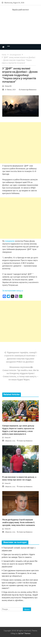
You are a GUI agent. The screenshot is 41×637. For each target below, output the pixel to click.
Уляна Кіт (8, 86)
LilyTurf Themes (24, 633)
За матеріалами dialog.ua (12, 290)
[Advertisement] (20, 30)
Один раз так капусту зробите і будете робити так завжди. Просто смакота (18, 556)
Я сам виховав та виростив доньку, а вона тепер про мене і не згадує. (19, 478)
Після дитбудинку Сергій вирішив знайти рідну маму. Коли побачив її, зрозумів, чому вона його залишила (18, 522)
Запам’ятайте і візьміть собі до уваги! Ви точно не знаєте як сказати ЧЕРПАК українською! (19, 564)
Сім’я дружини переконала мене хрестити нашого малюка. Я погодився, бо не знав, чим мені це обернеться (20, 573)
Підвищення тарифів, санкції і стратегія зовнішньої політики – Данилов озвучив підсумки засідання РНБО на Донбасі (20, 357)
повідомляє (10, 241)
